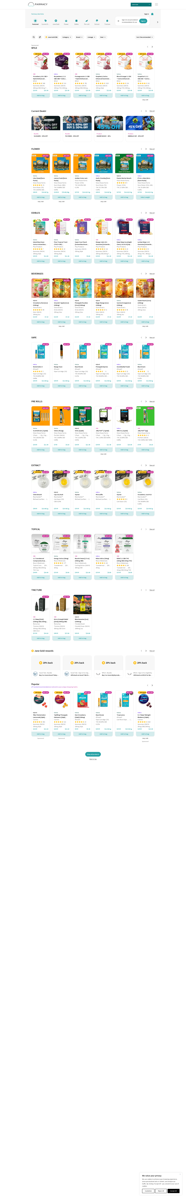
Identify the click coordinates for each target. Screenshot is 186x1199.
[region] (161, 1184)
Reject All (161, 1191)
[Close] (180, 1174)
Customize (148, 1191)
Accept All (173, 1191)
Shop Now (135, 4)
